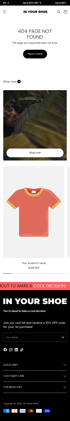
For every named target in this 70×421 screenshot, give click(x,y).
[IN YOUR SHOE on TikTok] (22, 350)
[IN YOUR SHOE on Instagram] (11, 350)
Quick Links (10, 365)
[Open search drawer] (59, 12)
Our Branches (12, 387)
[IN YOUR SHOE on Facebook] (5, 350)
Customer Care (13, 376)
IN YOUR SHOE (30, 403)
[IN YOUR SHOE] (35, 11)
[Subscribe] (62, 337)
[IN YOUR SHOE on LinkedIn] (16, 350)
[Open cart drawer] (65, 12)
